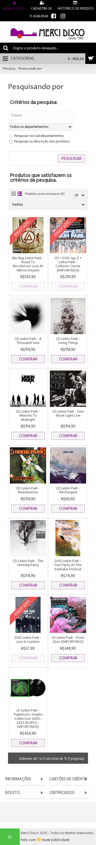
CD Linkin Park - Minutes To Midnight (28, 415)
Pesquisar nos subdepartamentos (39, 136)
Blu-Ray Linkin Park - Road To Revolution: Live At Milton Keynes (28, 264)
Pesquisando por (30, 69)
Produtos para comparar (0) (45, 193)
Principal (9, 69)
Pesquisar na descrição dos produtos (42, 141)
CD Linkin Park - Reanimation (28, 490)
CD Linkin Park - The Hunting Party (28, 563)
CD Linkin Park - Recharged (68, 490)
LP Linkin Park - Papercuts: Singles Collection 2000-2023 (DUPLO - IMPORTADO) (28, 718)
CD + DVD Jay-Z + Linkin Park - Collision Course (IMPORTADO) (68, 264)
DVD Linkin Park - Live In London (28, 640)
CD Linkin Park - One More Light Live (68, 413)
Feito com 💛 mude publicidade (45, 840)
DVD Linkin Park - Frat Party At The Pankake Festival (68, 565)
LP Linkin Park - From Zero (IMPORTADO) (68, 640)
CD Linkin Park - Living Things (68, 341)
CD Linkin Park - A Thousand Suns (28, 341)
